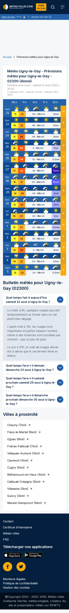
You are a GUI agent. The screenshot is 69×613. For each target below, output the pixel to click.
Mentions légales (14, 579)
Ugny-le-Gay (8, 17)
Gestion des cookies (16, 587)
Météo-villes (11, 533)
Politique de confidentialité (20, 583)
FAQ (6, 539)
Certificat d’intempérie (17, 527)
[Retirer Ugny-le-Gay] (28, 17)
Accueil (7, 56)
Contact (8, 521)
